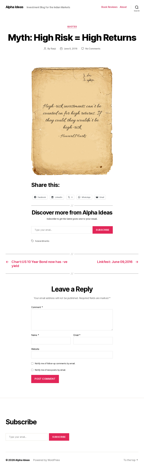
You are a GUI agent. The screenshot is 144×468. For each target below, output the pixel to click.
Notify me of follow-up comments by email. (55, 363)
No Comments (92, 48)
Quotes (72, 26)
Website (35, 349)
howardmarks (42, 241)
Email (76, 335)
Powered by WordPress (46, 460)
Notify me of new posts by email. (50, 370)
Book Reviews (109, 6)
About (123, 6)
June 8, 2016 (70, 48)
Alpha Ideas (14, 7)
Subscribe (102, 229)
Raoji (53, 48)
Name (35, 335)
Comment (37, 307)
